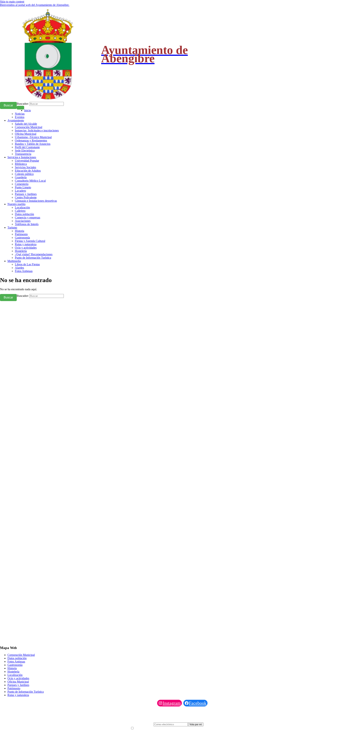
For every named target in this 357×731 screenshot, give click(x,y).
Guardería (21, 177)
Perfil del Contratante (27, 147)
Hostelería (21, 251)
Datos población (24, 214)
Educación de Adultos (28, 170)
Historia (19, 230)
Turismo (12, 227)
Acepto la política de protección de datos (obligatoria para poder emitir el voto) (180, 728)
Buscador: (23, 103)
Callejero (20, 210)
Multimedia (14, 261)
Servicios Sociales (25, 167)
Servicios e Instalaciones (21, 157)
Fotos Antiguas (24, 271)
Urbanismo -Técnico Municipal (33, 137)
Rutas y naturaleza (25, 244)
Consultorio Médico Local (30, 180)
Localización (22, 207)
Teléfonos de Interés (26, 224)
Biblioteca (21, 164)
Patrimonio (21, 234)
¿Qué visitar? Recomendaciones (33, 254)
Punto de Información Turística (33, 257)
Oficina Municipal (25, 133)
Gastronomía (22, 237)
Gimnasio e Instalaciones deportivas (36, 200)
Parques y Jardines (26, 194)
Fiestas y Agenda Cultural (30, 240)
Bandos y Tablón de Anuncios (32, 143)
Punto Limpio (23, 187)
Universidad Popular (27, 160)
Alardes (19, 267)
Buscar (8, 105)
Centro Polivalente (26, 197)
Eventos (19, 117)
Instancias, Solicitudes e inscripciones (37, 130)
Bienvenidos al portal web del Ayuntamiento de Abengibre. (34, 5)
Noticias (20, 113)
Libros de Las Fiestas (27, 264)
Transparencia (23, 153)
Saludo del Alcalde (26, 123)
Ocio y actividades (26, 247)
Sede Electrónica (25, 150)
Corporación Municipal (28, 127)
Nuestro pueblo (16, 204)
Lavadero (20, 190)
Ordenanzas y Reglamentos (31, 140)
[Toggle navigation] (20, 108)
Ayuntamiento (15, 120)
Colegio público (24, 174)
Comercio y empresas (27, 217)
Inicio (27, 110)
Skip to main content (12, 1)
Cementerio (21, 184)
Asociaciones (22, 220)
